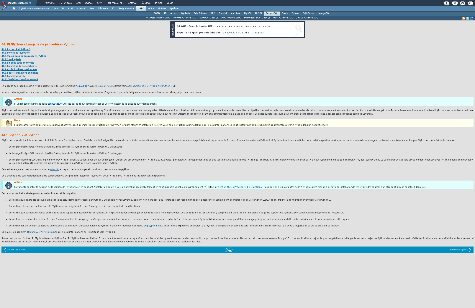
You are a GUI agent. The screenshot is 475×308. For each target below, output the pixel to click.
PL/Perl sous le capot (17, 250)
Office (151, 8)
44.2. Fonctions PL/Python (15, 52)
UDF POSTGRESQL (283, 18)
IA (63, 8)
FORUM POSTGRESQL (184, 18)
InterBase (235, 13)
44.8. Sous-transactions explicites (19, 73)
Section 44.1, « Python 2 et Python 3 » (153, 86)
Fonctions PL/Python (458, 250)
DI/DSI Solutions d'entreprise (34, 8)
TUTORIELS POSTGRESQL (257, 18)
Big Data (185, 13)
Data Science (200, 13)
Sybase (295, 13)
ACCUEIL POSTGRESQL (158, 18)
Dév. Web (103, 8)
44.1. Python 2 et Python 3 (15, 49)
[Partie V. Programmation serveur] (226, 249)
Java (92, 8)
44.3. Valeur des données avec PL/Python (24, 56)
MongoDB (323, 13)
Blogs (89, 2)
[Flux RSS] (463, 18)
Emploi (132, 2)
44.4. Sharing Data (11, 59)
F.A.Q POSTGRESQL (208, 18)
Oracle (285, 13)
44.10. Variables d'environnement (19, 79)
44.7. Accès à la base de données (19, 69)
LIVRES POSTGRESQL (307, 18)
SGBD (141, 8)
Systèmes (175, 8)
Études (146, 2)
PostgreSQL (272, 13)
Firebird (223, 13)
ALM (70, 8)
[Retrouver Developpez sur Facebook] (471, 18)
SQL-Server (309, 13)
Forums (49, 2)
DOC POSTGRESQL (231, 18)
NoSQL (258, 13)
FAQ (78, 2)
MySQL (247, 13)
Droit (158, 2)
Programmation (127, 8)
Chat (100, 2)
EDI (113, 8)
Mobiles (162, 8)
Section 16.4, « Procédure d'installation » (240, 187)
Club (169, 2)
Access (174, 13)
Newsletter (116, 2)
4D (165, 13)
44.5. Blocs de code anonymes (17, 62)
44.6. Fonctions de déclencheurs (19, 66)
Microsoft (81, 8)
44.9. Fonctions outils (13, 76)
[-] (230, 249)
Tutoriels (65, 2)
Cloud (55, 8)
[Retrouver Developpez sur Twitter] (467, 18)
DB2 (212, 13)
